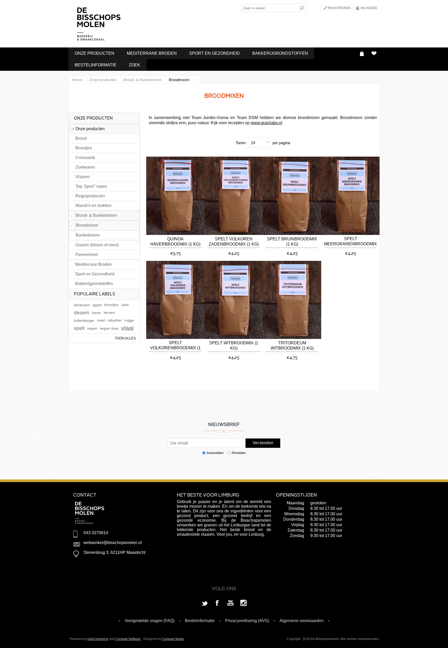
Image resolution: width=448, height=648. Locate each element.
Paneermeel (86, 254)
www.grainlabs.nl (266, 123)
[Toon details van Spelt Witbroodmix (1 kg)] (234, 300)
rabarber (115, 320)
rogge (129, 320)
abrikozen (82, 305)
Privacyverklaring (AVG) (247, 620)
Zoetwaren (85, 167)
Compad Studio (173, 639)
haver (96, 313)
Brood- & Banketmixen (96, 215)
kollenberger (84, 320)
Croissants (85, 157)
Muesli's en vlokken (93, 205)
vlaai (127, 328)
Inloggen (369, 8)
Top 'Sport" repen (91, 186)
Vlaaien (82, 177)
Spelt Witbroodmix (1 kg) (233, 345)
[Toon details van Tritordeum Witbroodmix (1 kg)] (292, 300)
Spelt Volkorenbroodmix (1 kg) (175, 345)
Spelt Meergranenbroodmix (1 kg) (350, 241)
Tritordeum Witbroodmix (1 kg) (292, 345)
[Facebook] (217, 603)
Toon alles (125, 338)
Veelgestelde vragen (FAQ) (149, 620)
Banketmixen (88, 235)
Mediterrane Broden (152, 53)
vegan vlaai (109, 328)
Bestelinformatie (95, 65)
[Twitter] (204, 603)
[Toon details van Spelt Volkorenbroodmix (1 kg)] (175, 300)
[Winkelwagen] (362, 53)
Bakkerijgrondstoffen (280, 53)
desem (81, 312)
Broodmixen (87, 225)
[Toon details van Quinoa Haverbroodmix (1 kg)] (175, 196)
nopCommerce (97, 639)
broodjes (111, 305)
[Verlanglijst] (374, 53)
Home (77, 80)
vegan (92, 328)
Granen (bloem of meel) (97, 245)
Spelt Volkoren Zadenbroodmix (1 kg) (234, 241)
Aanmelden (215, 453)
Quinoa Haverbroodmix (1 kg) (175, 241)
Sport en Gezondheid (214, 53)
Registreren (339, 8)
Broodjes (83, 148)
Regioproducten (90, 196)
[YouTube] (230, 603)
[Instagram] (243, 603)
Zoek (134, 65)
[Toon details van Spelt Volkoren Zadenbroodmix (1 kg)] (234, 196)
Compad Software (128, 639)
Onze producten (94, 53)
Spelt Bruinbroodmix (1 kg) (292, 241)
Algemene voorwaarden (301, 620)
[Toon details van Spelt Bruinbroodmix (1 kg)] (292, 196)
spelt (79, 328)
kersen (109, 313)
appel (97, 305)
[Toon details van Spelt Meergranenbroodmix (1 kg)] (350, 196)
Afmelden (239, 453)
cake (125, 305)
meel (101, 320)
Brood (81, 138)
